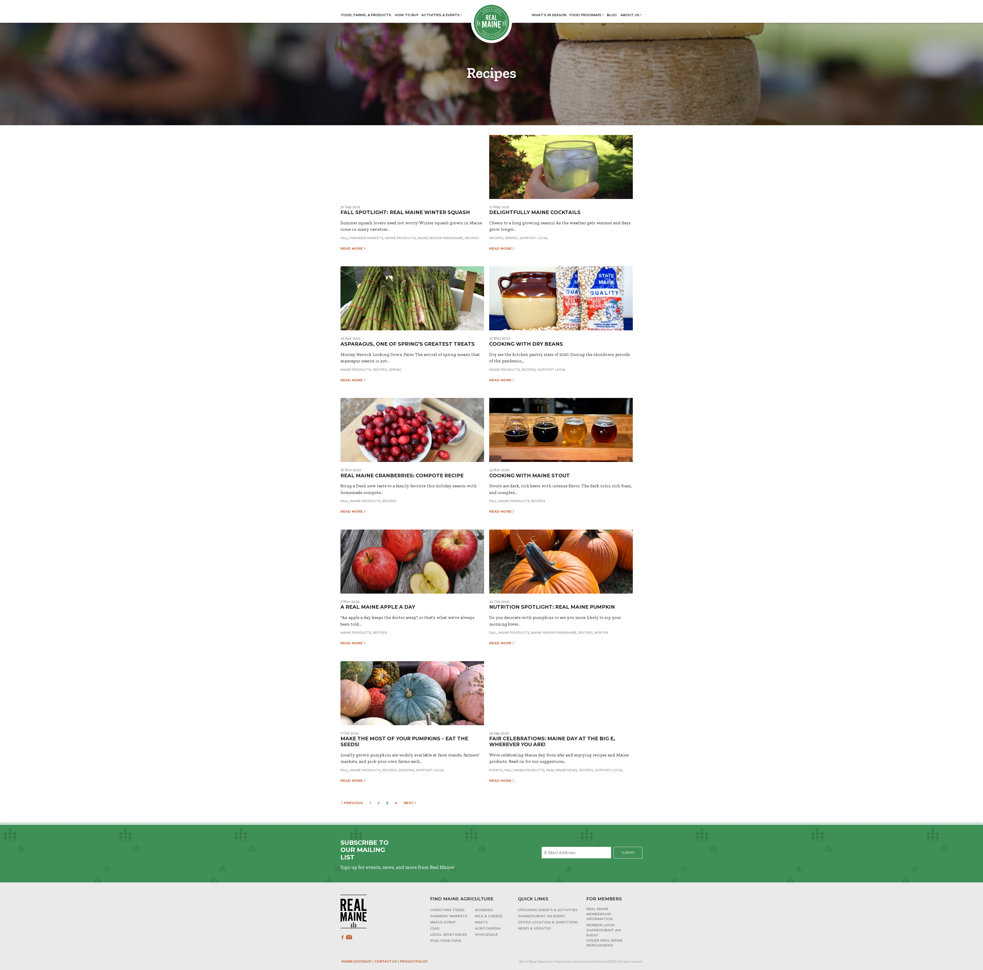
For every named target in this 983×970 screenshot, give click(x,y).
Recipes (472, 238)
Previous (353, 803)
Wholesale (486, 934)
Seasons (406, 770)
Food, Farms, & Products (366, 15)
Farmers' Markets (366, 238)
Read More (352, 248)
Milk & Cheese (489, 916)
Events (496, 770)
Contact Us (386, 961)
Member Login (600, 925)
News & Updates (534, 928)
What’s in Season (549, 15)
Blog (612, 15)
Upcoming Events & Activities (548, 910)
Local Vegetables (448, 934)
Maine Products (400, 238)
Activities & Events (440, 15)
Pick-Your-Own (445, 941)
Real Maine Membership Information (599, 914)
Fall (344, 238)
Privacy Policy (414, 961)
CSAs (435, 928)
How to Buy (407, 15)
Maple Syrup (443, 922)
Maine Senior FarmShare (440, 238)
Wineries (484, 910)
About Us (630, 15)
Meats (481, 922)
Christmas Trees (447, 910)
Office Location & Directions (548, 922)
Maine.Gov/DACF (356, 961)
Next (409, 803)
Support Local (534, 238)
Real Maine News (561, 770)
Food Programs (585, 15)
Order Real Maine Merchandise (604, 942)
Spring (511, 238)
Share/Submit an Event (541, 916)
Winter (601, 633)
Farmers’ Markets (448, 916)
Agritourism (487, 928)
